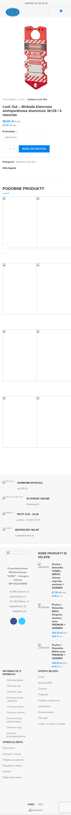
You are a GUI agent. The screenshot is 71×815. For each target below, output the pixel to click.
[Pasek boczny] (4, 249)
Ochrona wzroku (16, 712)
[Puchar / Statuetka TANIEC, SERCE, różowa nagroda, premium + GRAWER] (43, 580)
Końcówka (9, 131)
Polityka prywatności (14, 759)
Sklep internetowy (12, 777)
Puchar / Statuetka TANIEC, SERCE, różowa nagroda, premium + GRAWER (58, 576)
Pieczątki (43, 718)
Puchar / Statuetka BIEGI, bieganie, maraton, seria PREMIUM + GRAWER (58, 616)
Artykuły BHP (45, 682)
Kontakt (7, 771)
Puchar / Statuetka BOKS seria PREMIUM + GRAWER (58, 651)
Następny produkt (66, 99)
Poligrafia (43, 694)
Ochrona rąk (14, 685)
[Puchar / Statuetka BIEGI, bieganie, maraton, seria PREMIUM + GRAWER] (43, 620)
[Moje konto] (53, 12)
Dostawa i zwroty (12, 754)
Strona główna (10, 99)
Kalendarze (44, 706)
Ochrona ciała (14, 691)
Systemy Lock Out (37, 99)
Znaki (22, 99)
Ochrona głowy (15, 680)
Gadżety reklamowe (49, 700)
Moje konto (9, 748)
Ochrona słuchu (15, 706)
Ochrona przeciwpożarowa (16, 735)
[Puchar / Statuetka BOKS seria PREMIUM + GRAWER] (43, 655)
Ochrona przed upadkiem (15, 699)
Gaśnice (42, 688)
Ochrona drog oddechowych (14, 720)
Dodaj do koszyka (34, 148)
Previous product (60, 99)
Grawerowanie (46, 712)
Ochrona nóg (14, 727)
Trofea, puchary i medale (51, 723)
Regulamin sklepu (12, 765)
